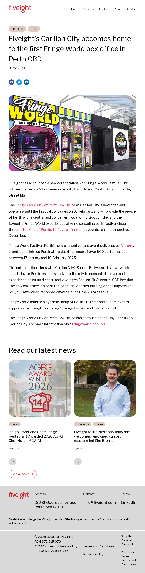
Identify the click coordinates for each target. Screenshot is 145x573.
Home (73, 9)
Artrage (126, 246)
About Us (88, 9)
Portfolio (104, 9)
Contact (131, 9)
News (118, 9)
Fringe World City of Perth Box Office (45, 205)
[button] (11, 82)
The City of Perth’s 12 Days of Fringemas (54, 230)
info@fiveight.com (99, 502)
